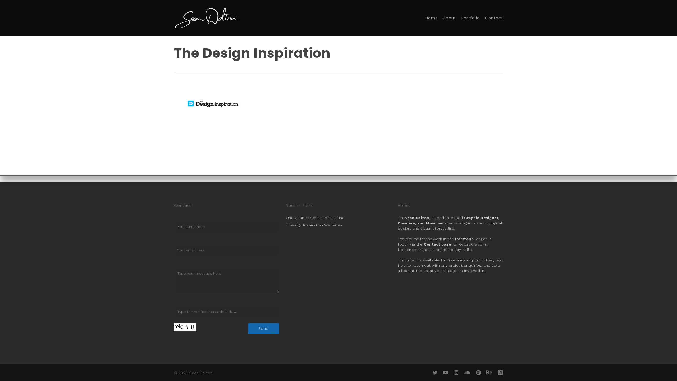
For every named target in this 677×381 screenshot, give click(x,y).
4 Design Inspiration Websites (314, 225)
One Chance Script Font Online (315, 218)
